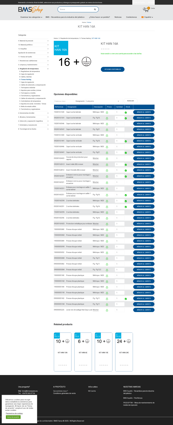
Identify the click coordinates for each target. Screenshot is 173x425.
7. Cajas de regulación (26, 82)
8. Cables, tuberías (25, 77)
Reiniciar (130, 101)
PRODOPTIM (128, 403)
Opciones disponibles (113, 69)
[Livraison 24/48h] (126, 113)
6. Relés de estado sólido (27, 106)
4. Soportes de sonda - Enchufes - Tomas (32, 104)
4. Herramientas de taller (26, 113)
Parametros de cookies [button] (14, 413)
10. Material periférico (25, 45)
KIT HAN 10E (103, 352)
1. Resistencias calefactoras (27, 60)
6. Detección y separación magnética (30, 121)
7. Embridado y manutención (27, 125)
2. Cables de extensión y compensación (32, 85)
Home (84, 22)
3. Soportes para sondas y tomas (30, 90)
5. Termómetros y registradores (29, 109)
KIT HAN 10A (62, 352)
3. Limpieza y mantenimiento (27, 64)
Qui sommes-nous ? (60, 391)
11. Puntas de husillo (25, 56)
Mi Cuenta (92, 391)
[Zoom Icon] (75, 62)
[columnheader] (60, 107)
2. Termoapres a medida (27, 93)
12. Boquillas (22, 49)
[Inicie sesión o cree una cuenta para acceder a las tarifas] (107, 113)
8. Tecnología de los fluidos (27, 129)
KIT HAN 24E (124, 352)
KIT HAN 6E (83, 352)
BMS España (127, 391)
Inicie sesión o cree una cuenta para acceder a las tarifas (121, 53)
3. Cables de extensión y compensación (32, 98)
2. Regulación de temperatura (68, 38)
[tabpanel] (75, 62)
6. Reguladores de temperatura (29, 71)
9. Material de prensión (25, 41)
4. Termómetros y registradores (29, 96)
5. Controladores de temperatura (30, 101)
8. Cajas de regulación (26, 74)
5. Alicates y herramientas (26, 117)
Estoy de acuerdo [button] (13, 417)
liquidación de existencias (26, 52)
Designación (80, 101)
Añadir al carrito (144, 112)
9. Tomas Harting (85, 38)
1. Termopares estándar (27, 88)
